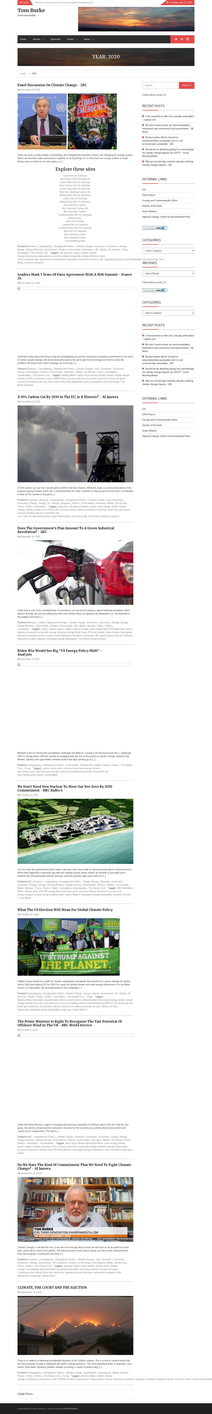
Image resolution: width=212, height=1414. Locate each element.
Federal (93, 1379)
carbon (80, 375)
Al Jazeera (33, 500)
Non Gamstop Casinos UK (75, 208)
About (87, 39)
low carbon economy (80, 1006)
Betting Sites (75, 218)
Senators (179, 1379)
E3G (63, 378)
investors (94, 259)
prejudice (140, 1379)
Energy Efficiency (34, 249)
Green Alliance (149, 211)
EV (89, 632)
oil (30, 516)
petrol (26, 638)
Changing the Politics (64, 246)
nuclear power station (61, 894)
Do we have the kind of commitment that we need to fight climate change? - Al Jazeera (74, 1166)
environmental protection (79, 771)
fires (33, 1272)
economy (56, 256)
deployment (45, 256)
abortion (85, 1376)
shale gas (66, 1009)
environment (82, 1379)
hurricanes (87, 1272)
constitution (32, 1379)
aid (61, 252)
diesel (106, 629)
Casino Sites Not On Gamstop (75, 182)
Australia (67, 1266)
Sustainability (24, 375)
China (100, 1000)
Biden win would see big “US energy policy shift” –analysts (60, 652)
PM (55, 1149)
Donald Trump (59, 771)
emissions (81, 378)
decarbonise (32, 256)
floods (39, 1272)
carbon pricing (70, 768)
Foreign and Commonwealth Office (159, 200)
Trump (27, 768)
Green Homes (98, 632)
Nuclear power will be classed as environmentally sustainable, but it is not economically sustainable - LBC (162, 140)
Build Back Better (94, 1143)
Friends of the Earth (152, 206)
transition (29, 262)
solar (107, 1149)
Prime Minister (64, 1149)
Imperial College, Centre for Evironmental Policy (166, 216)
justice (101, 1379)
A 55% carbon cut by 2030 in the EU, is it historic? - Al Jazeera (68, 397)
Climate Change (85, 246)
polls (33, 774)
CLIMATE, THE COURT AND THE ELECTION (52, 1287)
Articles (36, 39)
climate (102, 375)
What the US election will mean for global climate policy (65, 910)
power (54, 516)
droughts (74, 1269)
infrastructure (59, 259)
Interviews (88, 249)
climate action (32, 891)
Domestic (105, 881)
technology (113, 381)
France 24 (114, 378)
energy (65, 256)
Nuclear (91, 625)
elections (70, 1379)
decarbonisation (48, 1269)
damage (35, 1269)
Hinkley (110, 884)
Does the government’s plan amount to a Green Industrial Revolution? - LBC (66, 530)
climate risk (31, 1003)
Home (23, 39)
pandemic (110, 1272)
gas (37, 259)
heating (31, 513)
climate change (114, 375)
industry (39, 513)
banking (66, 375)
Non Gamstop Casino (75, 234)
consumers (46, 1146)
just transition (46, 1006)
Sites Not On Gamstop (75, 231)
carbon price (56, 768)
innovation (72, 259)
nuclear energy (41, 894)
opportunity (110, 259)
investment (83, 259)
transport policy (98, 638)
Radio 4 (76, 894)
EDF (46, 891)
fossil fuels (102, 378)
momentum (99, 1272)
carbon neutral (73, 1000)
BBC (30, 881)
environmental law (96, 1003)
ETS (112, 1003)
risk (105, 381)
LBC (96, 249)
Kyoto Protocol (61, 1006)
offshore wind (46, 1149)
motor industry (107, 635)
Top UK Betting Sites (75, 240)
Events (70, 39)
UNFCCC (83, 1009)
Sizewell (117, 894)
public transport (38, 638)
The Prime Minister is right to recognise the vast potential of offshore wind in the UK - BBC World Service (70, 1023)
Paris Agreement (74, 381)
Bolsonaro (38, 1000)
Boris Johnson (78, 1143)
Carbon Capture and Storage (52, 622)
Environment (51, 249)
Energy (123, 246)
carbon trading (89, 1000)
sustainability (51, 774)
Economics (100, 246)
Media (103, 249)
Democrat (46, 771)
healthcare (33, 1006)
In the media (74, 249)
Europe (55, 503)
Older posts (25, 1394)
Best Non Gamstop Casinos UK (75, 192)
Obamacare (119, 1379)
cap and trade (51, 1000)
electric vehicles (77, 509)
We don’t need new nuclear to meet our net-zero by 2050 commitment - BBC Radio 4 (65, 788)
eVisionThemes (70, 1408)
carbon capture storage (77, 629)
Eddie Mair (119, 629)
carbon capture (56, 629)
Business (32, 246)
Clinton (25, 771)
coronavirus (39, 378)
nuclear (29, 894)
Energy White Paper (77, 632)
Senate (40, 774)
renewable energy (55, 638)
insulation (77, 635)
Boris (68, 1143)
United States (48, 1275)
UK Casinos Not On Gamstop (75, 179)
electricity (72, 1146)
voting (201, 1379)
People (106, 765)
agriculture (63, 506)
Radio (55, 888)
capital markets (80, 252)
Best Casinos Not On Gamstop (75, 185)
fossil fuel (92, 378)
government (45, 259)
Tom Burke (31, 10)
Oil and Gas (114, 249)
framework (28, 259)
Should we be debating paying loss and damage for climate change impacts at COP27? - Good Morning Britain (168, 152)
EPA (108, 1003)
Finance (63, 249)
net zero (43, 381)
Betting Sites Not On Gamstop (75, 195)
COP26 (29, 378)
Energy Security (73, 884)
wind (124, 1149)
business (68, 252)
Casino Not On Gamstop (75, 175)
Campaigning (45, 246)
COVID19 (56, 378)
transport (39, 262)
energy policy (114, 1146)
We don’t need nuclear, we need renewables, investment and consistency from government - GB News (167, 128)
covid (48, 378)
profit (126, 259)
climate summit (33, 509)
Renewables (136, 259)
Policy (125, 249)
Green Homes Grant (116, 632)
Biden (73, 375)
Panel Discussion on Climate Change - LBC (52, 85)
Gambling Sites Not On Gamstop (75, 214)
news (50, 381)
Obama (26, 774)
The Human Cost (39, 252)
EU (48, 503)
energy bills (75, 256)
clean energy (90, 375)
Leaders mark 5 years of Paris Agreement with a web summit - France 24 (75, 276)
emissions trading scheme (73, 1003)
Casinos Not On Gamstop (75, 224)
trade (187, 1379)
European (65, 503)
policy (120, 259)
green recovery (46, 635)
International (86, 765)
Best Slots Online (75, 221)
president (150, 1379)
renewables (23, 252)
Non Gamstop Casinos (75, 205)
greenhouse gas (73, 1272)
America (22, 1000)
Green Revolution (63, 635)
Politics (29, 506)
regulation (161, 1379)
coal (97, 368)
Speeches (56, 39)
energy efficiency (90, 256)
